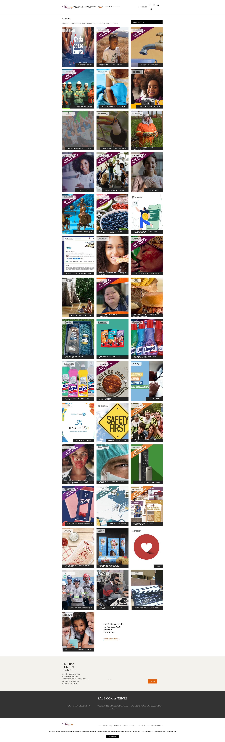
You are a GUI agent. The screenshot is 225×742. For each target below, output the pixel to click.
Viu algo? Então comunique (81, 608)
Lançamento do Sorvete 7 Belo (79, 524)
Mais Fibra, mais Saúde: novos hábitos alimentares (110, 231)
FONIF (158, 566)
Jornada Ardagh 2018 (118, 524)
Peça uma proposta (78, 705)
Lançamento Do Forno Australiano (74, 357)
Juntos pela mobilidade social (80, 148)
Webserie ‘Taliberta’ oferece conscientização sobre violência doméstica (78, 482)
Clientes (108, 6)
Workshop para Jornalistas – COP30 (110, 65)
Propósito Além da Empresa (115, 190)
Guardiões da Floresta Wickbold (147, 273)
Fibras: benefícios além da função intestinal (112, 273)
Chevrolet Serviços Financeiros (147, 608)
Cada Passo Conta (85, 65)
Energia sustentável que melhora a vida (143, 148)
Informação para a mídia (146, 705)
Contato (143, 7)
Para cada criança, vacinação (114, 106)
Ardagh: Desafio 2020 (84, 440)
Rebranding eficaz (84, 190)
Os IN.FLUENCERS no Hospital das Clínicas (111, 482)
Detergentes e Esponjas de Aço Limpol (77, 398)
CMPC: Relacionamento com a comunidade (144, 440)
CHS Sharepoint (154, 399)
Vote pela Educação (84, 232)
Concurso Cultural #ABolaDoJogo (107, 398)
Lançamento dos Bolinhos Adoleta (109, 357)
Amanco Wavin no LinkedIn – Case (79, 273)
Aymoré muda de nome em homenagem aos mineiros (109, 566)
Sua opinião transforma (82, 106)
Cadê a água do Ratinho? (150, 65)
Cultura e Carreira (83, 7)
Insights (117, 6)
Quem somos (78, 6)
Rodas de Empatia (153, 190)
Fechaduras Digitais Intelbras (148, 482)
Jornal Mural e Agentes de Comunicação (143, 523)
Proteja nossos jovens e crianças (78, 649)
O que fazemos (90, 6)
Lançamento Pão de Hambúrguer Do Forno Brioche (146, 315)
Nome (89, 680)
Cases (100, 6)
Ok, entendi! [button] (112, 736)
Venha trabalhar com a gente (112, 707)
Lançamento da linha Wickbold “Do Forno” (77, 566)
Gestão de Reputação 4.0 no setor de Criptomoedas (146, 231)
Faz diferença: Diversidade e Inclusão (110, 608)
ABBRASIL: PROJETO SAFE (117, 440)
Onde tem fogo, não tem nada (114, 148)
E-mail (110, 680)
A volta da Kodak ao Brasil (149, 106)
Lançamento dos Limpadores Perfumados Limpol (144, 357)
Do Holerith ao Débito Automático (108, 315)
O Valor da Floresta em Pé (81, 315)
